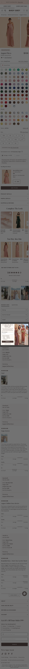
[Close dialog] (27, 324)
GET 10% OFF (8, 341)
